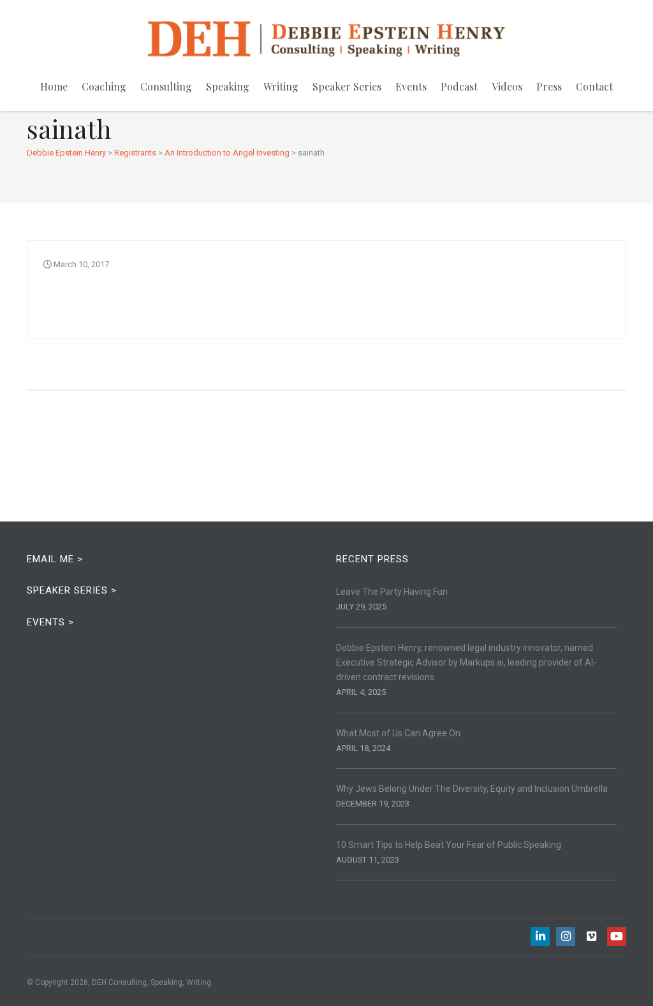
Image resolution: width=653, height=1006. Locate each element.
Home (54, 86)
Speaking (227, 86)
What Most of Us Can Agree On (398, 733)
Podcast (459, 86)
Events (411, 86)
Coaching (104, 86)
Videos (507, 86)
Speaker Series (346, 86)
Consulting (166, 86)
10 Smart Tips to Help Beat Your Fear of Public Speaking (448, 845)
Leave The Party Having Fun (392, 592)
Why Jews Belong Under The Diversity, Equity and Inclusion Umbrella (472, 789)
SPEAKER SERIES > (72, 590)
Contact (594, 86)
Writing (280, 86)
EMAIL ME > (55, 559)
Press (549, 86)
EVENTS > (50, 622)
